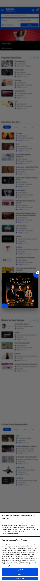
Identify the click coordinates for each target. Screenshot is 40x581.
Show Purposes (20, 578)
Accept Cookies (20, 570)
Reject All (20, 574)
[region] (20, 546)
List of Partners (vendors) (10, 533)
